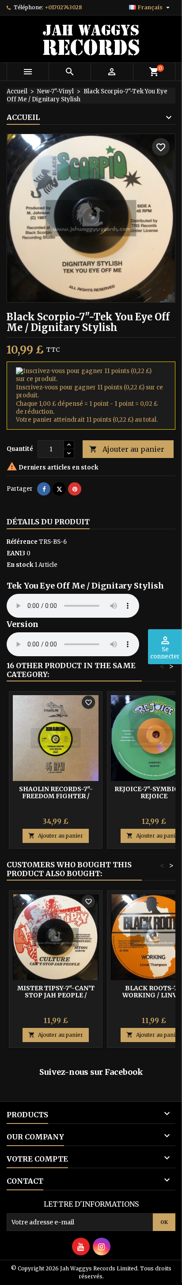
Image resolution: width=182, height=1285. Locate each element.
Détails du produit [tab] (48, 521)
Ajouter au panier (126, 449)
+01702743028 (63, 7)
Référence (22, 542)
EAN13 (16, 553)
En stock (20, 565)
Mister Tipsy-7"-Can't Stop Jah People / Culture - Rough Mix (56, 995)
